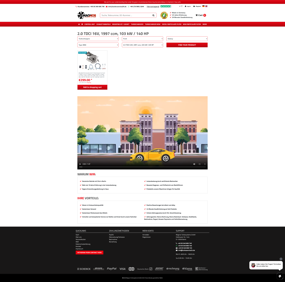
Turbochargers (137, 24)
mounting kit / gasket (120, 24)
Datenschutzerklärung (83, 244)
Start (77, 234)
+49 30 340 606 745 (185, 248)
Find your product (187, 44)
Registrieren (146, 237)
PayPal (111, 234)
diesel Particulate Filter (171, 24)
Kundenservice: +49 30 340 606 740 (91, 6)
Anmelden (145, 234)
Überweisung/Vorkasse (117, 237)
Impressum (79, 249)
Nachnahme (113, 239)
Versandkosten (81, 239)
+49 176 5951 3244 (137, 6)
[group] (92, 61)
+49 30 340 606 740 (185, 243)
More (205, 24)
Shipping (89, 82)
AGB (77, 242)
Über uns (79, 237)
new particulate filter (192, 24)
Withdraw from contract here (89, 252)
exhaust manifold (104, 24)
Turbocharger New (152, 24)
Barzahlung (113, 242)
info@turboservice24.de (117, 6)
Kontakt (78, 246)
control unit (89, 24)
